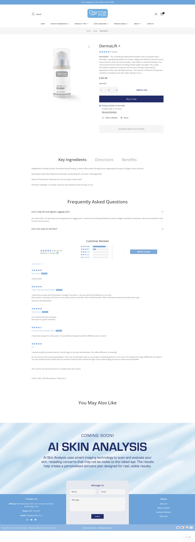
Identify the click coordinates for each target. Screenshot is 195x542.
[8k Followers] (27, 520)
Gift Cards (164, 516)
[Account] (156, 14)
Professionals (120, 24)
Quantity (102, 83)
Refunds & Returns (49, 528)
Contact (150, 24)
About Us (163, 504)
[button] (104, 52)
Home (88, 31)
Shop (43, 24)
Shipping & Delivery (35, 528)
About (136, 24)
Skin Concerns (100, 24)
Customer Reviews (163, 512)
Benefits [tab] (129, 159)
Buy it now (131, 99)
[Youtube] (35, 520)
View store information (109, 112)
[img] (37, 270)
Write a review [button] (143, 251)
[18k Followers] (31, 520)
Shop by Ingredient (59, 24)
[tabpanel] (97, 177)
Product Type (80, 24)
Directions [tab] (104, 159)
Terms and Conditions (19, 528)
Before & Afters (163, 508)
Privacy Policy (6, 528)
